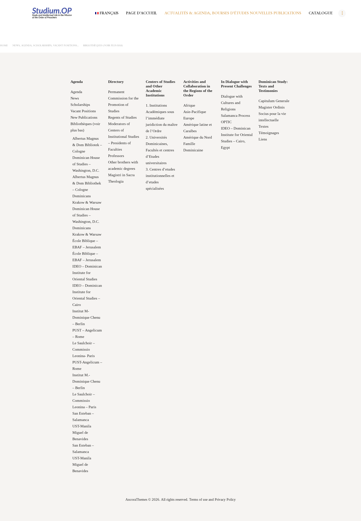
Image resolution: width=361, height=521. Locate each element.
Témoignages (269, 133)
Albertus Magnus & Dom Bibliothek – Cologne (86, 183)
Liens (263, 139)
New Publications (84, 117)
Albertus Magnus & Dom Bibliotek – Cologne (87, 144)
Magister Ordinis (272, 107)
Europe (188, 118)
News (75, 98)
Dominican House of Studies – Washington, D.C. (86, 163)
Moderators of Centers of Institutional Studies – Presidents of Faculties (123, 136)
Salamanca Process (235, 115)
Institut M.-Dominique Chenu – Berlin (86, 381)
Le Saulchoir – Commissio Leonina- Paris (83, 349)
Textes (263, 126)
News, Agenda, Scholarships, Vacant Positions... (46, 45)
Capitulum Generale (274, 101)
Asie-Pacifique (194, 112)
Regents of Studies (122, 117)
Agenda (76, 92)
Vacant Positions (83, 111)
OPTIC (226, 122)
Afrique (189, 105)
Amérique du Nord (197, 137)
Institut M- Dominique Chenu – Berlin (86, 317)
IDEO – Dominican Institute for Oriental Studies (87, 272)
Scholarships (80, 104)
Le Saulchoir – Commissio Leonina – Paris (84, 400)
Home (4, 45)
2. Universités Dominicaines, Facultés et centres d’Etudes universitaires (160, 150)
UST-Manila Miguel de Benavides (81, 432)
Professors (116, 156)
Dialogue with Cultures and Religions (232, 102)
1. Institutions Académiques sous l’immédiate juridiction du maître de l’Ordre (161, 118)
